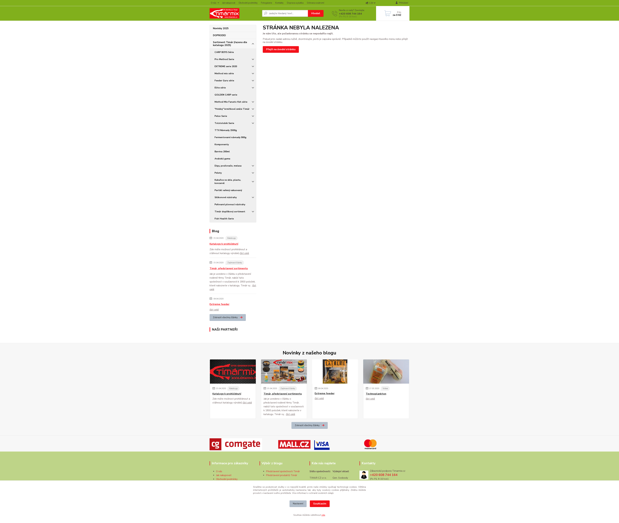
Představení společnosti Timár (283, 471)
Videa (385, 388)
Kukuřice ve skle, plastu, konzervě (228, 181)
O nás (213, 2)
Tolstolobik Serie (224, 123)
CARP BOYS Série (224, 52)
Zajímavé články (234, 262)
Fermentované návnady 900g (230, 137)
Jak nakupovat (228, 2)
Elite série (220, 87)
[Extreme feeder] (335, 371)
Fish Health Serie (224, 218)
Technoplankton (376, 393)
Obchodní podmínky (248, 2)
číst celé (244, 253)
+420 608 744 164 (350, 13)
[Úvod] (235, 13)
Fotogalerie (266, 2)
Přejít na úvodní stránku (280, 49)
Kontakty (279, 2)
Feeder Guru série (224, 80)
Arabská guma (222, 158)
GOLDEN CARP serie (226, 94)
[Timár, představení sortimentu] (284, 371)
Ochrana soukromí (315, 2)
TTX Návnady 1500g (226, 130)
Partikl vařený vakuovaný (228, 190)
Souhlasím (319, 503)
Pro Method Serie (224, 59)
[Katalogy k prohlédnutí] (233, 371)
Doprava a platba (295, 2)
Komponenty (222, 144)
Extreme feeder (219, 304)
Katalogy (231, 238)
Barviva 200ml (222, 151)
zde (323, 515)
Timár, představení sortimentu (229, 268)
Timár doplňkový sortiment (230, 211)
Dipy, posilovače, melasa (228, 165)
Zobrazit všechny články (225, 317)
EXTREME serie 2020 (226, 66)
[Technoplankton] (386, 371)
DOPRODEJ (219, 35)
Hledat (315, 13)
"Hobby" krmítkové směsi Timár (232, 109)
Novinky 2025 (221, 28)
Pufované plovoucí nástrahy (230, 204)
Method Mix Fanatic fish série (231, 101)
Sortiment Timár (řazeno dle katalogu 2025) (230, 44)
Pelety (218, 172)
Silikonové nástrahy (226, 197)
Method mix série (224, 73)
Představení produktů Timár (281, 475)
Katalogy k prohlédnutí (224, 244)
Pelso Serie (221, 116)
